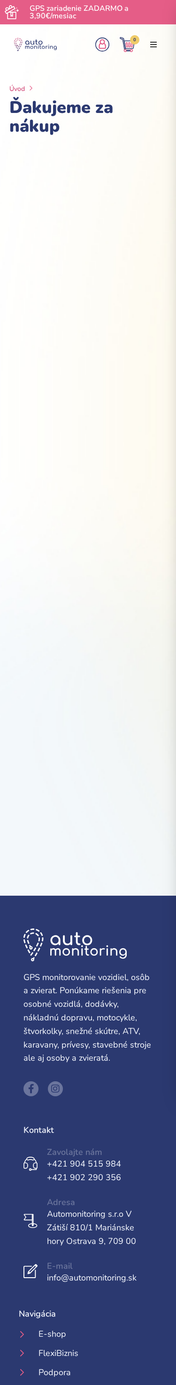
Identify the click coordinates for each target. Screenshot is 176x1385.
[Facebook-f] (30, 1088)
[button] (153, 44)
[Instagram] (55, 1088)
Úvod (17, 88)
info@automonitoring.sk (92, 1277)
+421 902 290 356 (84, 1177)
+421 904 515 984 (84, 1163)
